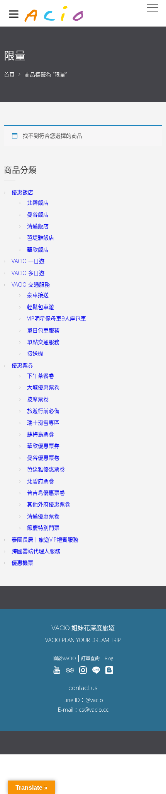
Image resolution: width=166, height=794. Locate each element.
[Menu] (13, 13)
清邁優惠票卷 (43, 516)
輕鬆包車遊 (40, 306)
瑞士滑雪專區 (43, 422)
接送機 (35, 353)
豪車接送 (38, 295)
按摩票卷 (38, 399)
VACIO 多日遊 (28, 273)
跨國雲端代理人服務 (36, 551)
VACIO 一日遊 (28, 261)
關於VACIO (64, 658)
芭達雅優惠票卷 (46, 469)
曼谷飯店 (38, 214)
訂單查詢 (90, 658)
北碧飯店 (38, 202)
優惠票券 (22, 365)
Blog (109, 658)
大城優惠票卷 (43, 387)
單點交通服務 (43, 341)
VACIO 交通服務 (31, 284)
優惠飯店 (22, 192)
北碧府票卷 (40, 481)
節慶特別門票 (43, 527)
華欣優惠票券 (43, 445)
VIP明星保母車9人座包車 (56, 318)
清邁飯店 (38, 226)
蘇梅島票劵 (40, 434)
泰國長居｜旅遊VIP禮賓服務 (45, 539)
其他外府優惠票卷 (48, 504)
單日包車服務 (43, 330)
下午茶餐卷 (40, 375)
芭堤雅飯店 (40, 237)
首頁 (9, 74)
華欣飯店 (38, 249)
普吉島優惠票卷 (46, 492)
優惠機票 (22, 562)
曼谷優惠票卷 (43, 457)
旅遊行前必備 (43, 410)
